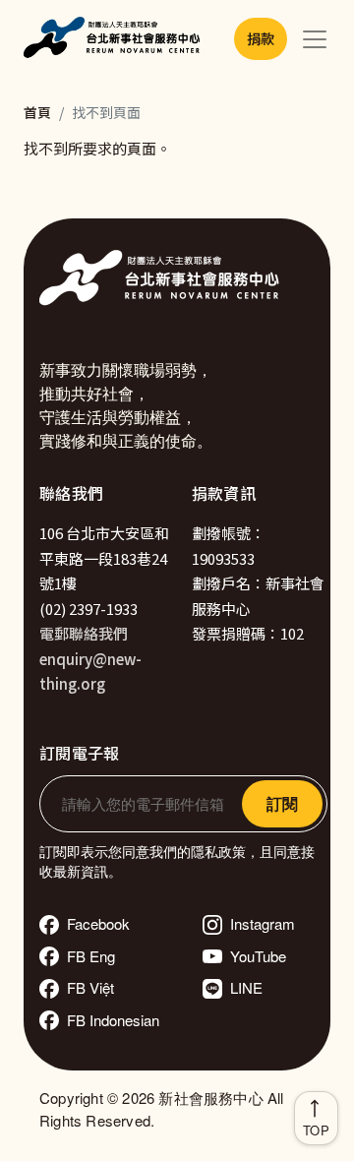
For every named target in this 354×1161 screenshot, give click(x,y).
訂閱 (282, 803)
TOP (316, 1130)
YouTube (258, 956)
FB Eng (91, 956)
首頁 (37, 112)
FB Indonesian (113, 1019)
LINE (246, 987)
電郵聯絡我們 (83, 633)
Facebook (98, 923)
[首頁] (115, 39)
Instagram (262, 923)
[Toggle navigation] (314, 39)
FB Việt (90, 987)
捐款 (260, 38)
